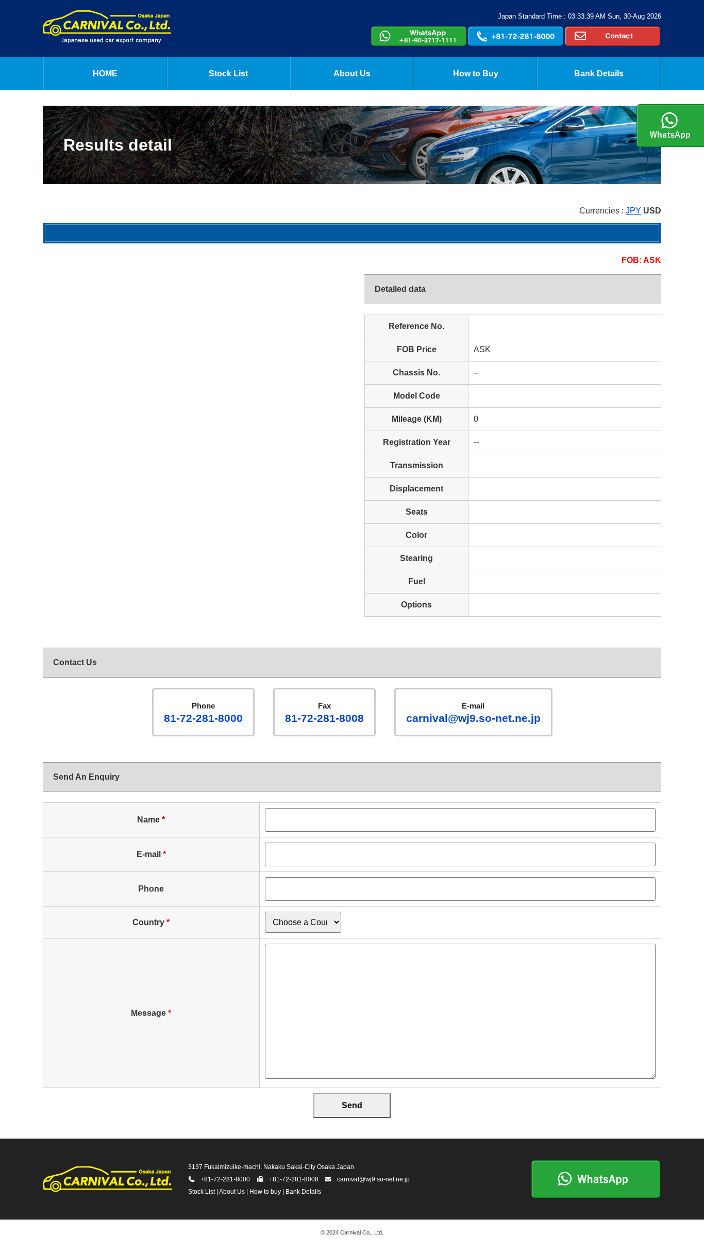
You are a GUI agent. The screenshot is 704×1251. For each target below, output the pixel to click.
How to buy (265, 1192)
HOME (105, 73)
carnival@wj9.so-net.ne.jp (473, 713)
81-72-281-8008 (324, 713)
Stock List (228, 73)
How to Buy (475, 73)
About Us (352, 73)
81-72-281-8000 (203, 713)
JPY (633, 210)
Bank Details (599, 73)
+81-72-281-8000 (225, 1179)
